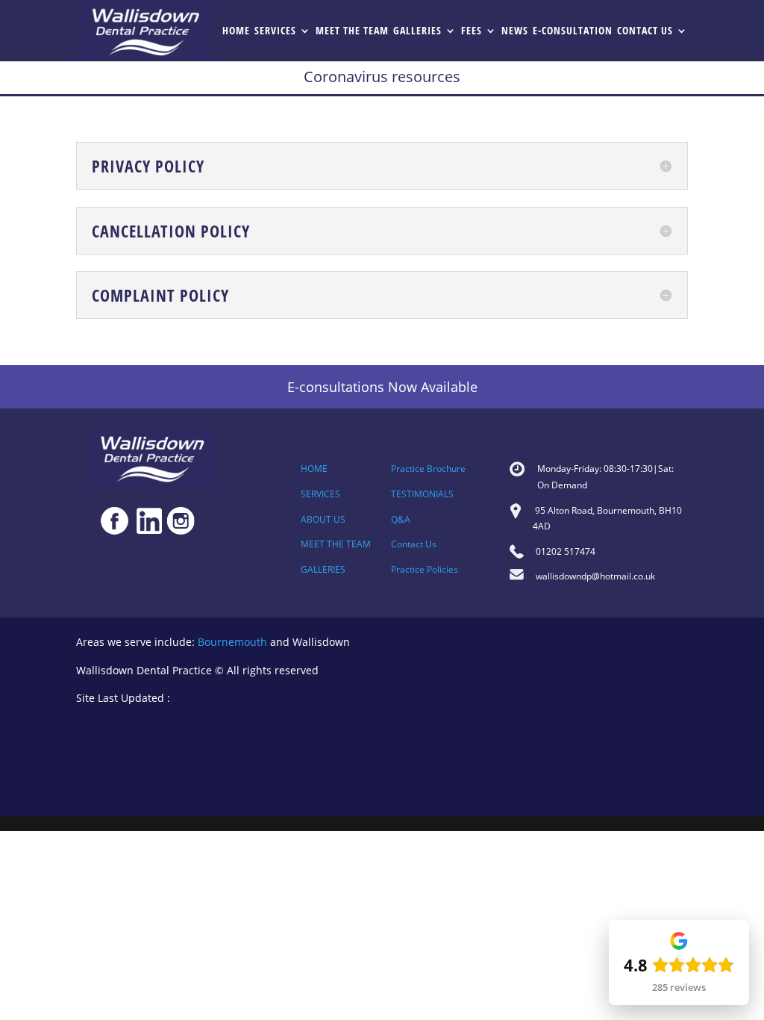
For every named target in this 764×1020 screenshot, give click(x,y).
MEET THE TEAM (336, 544)
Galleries (417, 31)
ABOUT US (323, 519)
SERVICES (320, 494)
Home (236, 31)
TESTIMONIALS (422, 494)
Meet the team (352, 31)
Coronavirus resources (382, 76)
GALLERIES (323, 569)
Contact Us (645, 31)
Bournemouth (232, 642)
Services (275, 31)
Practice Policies (424, 569)
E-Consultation (573, 31)
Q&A (400, 519)
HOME (314, 468)
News (514, 31)
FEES (471, 31)
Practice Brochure (428, 468)
